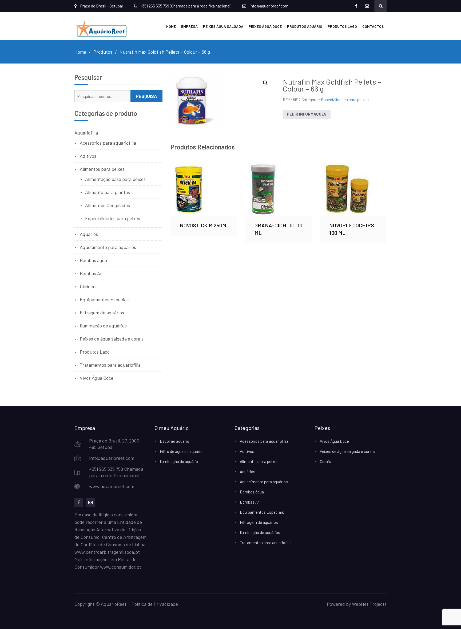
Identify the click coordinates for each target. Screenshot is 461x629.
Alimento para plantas (107, 192)
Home (171, 26)
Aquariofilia (86, 133)
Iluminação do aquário (179, 461)
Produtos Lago (342, 26)
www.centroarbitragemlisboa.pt (107, 552)
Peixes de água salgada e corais (112, 339)
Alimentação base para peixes (115, 179)
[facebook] (78, 502)
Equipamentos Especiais (105, 299)
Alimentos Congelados (107, 205)
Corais (325, 461)
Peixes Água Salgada (223, 26)
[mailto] (90, 502)
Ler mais (203, 189)
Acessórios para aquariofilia (108, 143)
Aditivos (88, 156)
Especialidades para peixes (345, 99)
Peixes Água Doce (265, 26)
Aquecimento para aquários (108, 247)
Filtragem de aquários (102, 312)
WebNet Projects (369, 604)
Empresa (189, 26)
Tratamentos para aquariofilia (110, 365)
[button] (265, 83)
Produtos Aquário (304, 26)
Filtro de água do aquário (181, 451)
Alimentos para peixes (102, 169)
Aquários (89, 234)
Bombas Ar (91, 273)
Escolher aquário (174, 441)
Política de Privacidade (155, 604)
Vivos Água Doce (96, 378)
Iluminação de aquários (103, 326)
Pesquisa (146, 96)
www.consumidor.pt (120, 567)
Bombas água (93, 260)
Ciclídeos (89, 286)
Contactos (373, 26)
